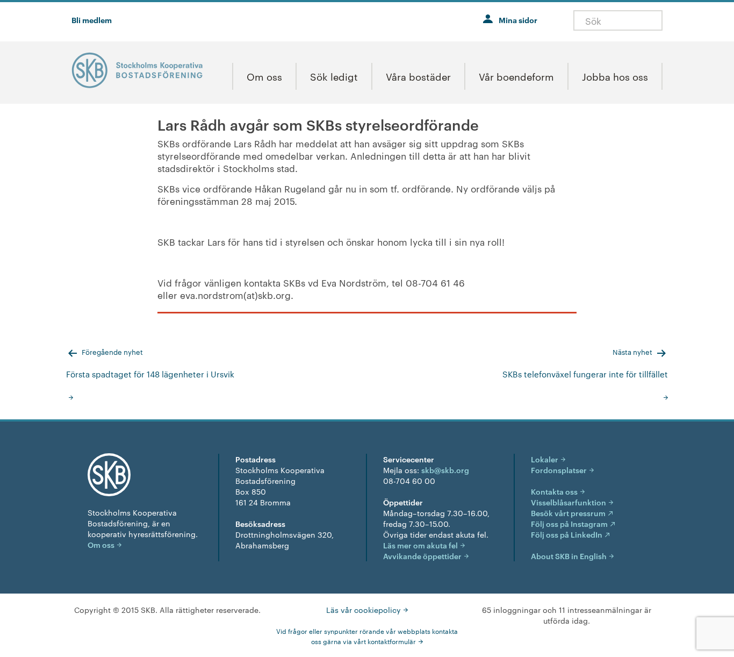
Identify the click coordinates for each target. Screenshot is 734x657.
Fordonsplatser (559, 470)
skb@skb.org (445, 470)
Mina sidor (518, 20)
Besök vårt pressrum (568, 513)
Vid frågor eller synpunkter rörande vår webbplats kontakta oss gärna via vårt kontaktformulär (367, 636)
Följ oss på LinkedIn (566, 534)
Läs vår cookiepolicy (363, 609)
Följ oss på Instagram (569, 523)
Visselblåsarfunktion (568, 502)
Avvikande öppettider (422, 556)
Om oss (101, 544)
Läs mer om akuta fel (420, 545)
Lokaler (544, 459)
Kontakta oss (554, 491)
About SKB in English (569, 556)
